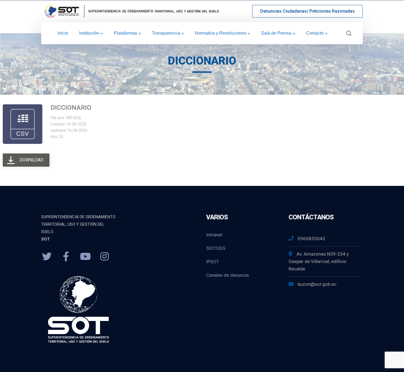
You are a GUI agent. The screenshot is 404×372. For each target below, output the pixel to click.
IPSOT (212, 261)
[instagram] (104, 256)
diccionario (71, 107)
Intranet (214, 234)
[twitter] (46, 256)
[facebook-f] (65, 256)
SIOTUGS (215, 248)
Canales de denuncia (227, 275)
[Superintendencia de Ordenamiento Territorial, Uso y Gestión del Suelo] (130, 10)
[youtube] (85, 256)
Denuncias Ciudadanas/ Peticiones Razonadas (307, 11)
